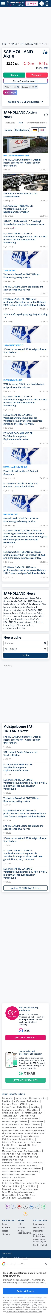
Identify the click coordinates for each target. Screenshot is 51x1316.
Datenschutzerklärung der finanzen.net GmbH (26, 1309)
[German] (34, 129)
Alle (21, 122)
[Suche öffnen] (41, 3)
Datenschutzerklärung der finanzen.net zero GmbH (24, 1312)
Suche (25, 655)
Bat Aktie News (29, 1186)
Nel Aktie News (28, 1174)
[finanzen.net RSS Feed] (25, 1213)
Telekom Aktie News (11, 1186)
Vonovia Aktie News (11, 1153)
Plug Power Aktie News (12, 1133)
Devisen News (8, 1107)
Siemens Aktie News (32, 1168)
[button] (31, 3)
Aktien (14, 44)
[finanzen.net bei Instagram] (7, 1206)
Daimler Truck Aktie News (14, 1177)
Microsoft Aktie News (30, 1124)
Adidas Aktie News (10, 1174)
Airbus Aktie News (32, 1142)
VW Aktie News (24, 1197)
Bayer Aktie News (10, 1118)
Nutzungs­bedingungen (39, 1235)
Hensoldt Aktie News (34, 1133)
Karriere (6, 1228)
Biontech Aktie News (27, 1145)
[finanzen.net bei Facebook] (13, 1206)
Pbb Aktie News (9, 1195)
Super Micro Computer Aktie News (18, 1192)
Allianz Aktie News (10, 1124)
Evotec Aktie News (29, 1156)
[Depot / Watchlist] (45, 51)
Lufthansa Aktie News (12, 1142)
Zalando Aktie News (29, 1189)
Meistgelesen (22, 129)
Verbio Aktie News (27, 1195)
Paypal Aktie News (31, 1136)
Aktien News (21, 1098)
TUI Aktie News (36, 1121)
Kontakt (5, 1224)
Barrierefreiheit (40, 1245)
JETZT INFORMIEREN (25, 1037)
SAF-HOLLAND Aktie (29, 44)
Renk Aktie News (26, 1139)
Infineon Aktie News (11, 1136)
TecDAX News (33, 1101)
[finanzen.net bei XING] (37, 1206)
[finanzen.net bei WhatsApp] (43, 1206)
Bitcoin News (32, 1110)
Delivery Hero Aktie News (13, 1183)
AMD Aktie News (29, 1153)
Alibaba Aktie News (36, 1183)
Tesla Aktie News (10, 1115)
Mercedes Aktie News (12, 1151)
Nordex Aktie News (32, 1151)
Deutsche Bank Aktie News (30, 1127)
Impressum (38, 1224)
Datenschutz (39, 1228)
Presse (5, 1231)
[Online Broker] (15, 5)
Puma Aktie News (30, 1171)
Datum (8, 129)
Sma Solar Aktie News (12, 1180)
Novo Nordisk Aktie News (13, 1162)
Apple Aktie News (10, 1130)
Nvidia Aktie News (10, 1112)
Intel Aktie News (9, 1165)
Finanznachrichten (37, 1098)
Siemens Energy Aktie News (14, 1121)
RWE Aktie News (9, 1139)
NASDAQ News (26, 1104)
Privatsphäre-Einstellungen (39, 1241)
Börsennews (7, 1098)
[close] (46, 1264)
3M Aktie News (9, 1197)
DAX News (6, 1101)
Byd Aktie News (9, 1145)
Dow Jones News (9, 1104)
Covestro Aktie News (11, 1168)
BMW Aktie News (10, 1189)
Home (4, 44)
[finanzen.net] (15, 2)
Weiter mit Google (25, 1291)
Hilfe (20, 1224)
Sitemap (6, 1234)
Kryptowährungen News (13, 1110)
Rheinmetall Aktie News (32, 1112)
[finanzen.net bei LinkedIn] (31, 1206)
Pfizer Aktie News (35, 1162)
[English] (42, 129)
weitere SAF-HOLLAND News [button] (25, 888)
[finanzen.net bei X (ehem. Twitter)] (25, 1206)
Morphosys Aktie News (12, 1159)
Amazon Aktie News (29, 1118)
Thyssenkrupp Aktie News (14, 1148)
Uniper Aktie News (10, 1156)
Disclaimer (38, 1231)
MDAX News (19, 1101)
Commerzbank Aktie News (32, 1130)
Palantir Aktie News (28, 1165)
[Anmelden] (47, 3)
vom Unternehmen (37, 122)
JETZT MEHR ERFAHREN (25, 1080)
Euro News (35, 1107)
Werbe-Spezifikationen (25, 1232)
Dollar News (22, 1107)
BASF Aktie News (27, 1115)
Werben (21, 1228)
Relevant (10, 122)
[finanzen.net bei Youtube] (19, 1206)
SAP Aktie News (9, 1127)
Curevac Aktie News (11, 1171)
